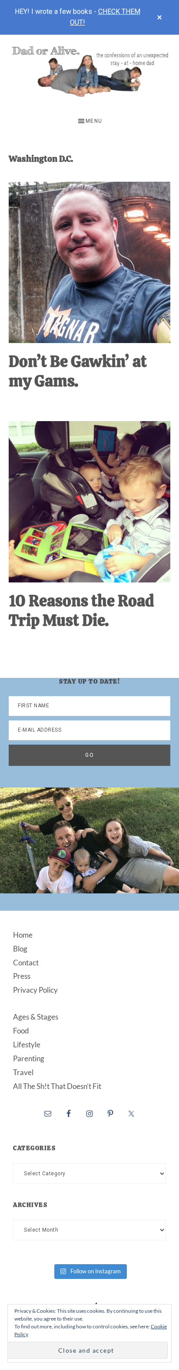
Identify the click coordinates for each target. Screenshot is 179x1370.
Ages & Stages (35, 1016)
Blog (20, 948)
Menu (94, 121)
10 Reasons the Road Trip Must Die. (81, 611)
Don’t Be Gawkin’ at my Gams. (78, 371)
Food (21, 1030)
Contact (26, 962)
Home (23, 934)
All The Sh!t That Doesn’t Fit (57, 1086)
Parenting (28, 1058)
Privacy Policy (35, 989)
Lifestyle (26, 1044)
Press (21, 976)
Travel (23, 1072)
